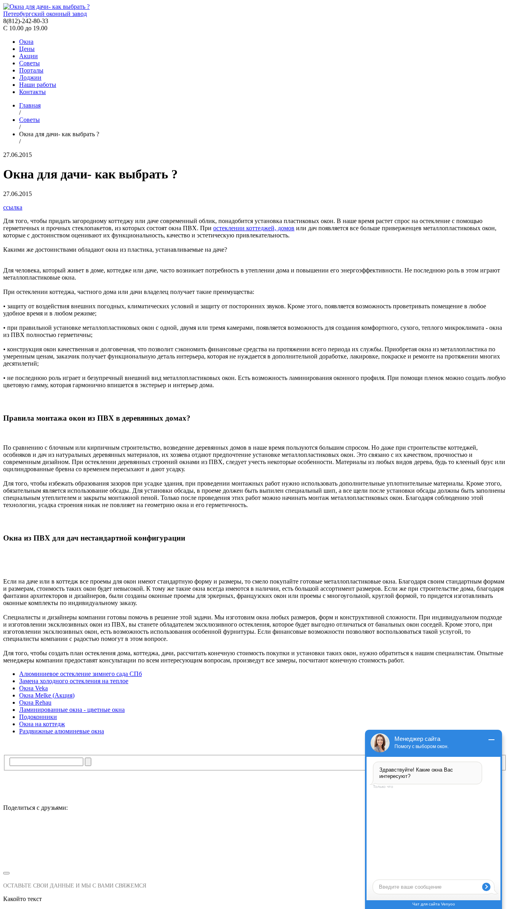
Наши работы (37, 84)
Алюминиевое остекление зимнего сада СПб (80, 673)
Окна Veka (33, 688)
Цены (27, 48)
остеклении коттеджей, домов (253, 228)
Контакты (32, 91)
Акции (28, 56)
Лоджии (30, 77)
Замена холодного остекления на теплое (73, 681)
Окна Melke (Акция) (47, 695)
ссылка (12, 207)
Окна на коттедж (42, 724)
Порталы (31, 70)
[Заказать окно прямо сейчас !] (255, 843)
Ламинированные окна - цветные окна (72, 709)
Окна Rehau (35, 702)
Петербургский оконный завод (45, 13)
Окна (26, 41)
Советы (29, 63)
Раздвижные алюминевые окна (61, 731)
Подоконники (38, 716)
